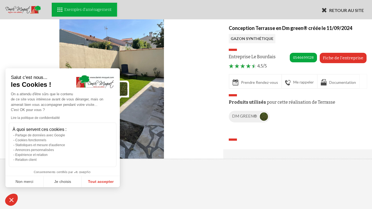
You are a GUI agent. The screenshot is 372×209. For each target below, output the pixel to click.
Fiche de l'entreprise (343, 58)
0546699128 (303, 58)
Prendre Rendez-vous (259, 82)
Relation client (25, 160)
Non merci (24, 181)
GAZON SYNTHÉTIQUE (252, 38)
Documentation (342, 82)
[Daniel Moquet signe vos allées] (23, 10)
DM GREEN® (245, 115)
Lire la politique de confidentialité (35, 118)
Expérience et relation (31, 155)
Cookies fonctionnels (30, 140)
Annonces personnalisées (34, 150)
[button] (11, 199)
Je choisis (62, 181)
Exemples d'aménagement (87, 9)
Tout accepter (101, 181)
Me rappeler (303, 82)
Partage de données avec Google (40, 135)
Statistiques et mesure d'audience (40, 145)
